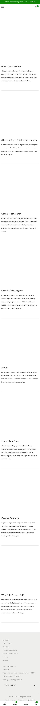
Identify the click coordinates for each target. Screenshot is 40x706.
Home (7, 700)
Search (35, 685)
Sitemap (5, 657)
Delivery (5, 660)
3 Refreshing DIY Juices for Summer (19, 140)
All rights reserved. (25, 697)
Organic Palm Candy (11, 213)
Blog (13, 700)
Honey (4, 367)
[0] (36, 7)
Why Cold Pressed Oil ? (12, 595)
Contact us (6, 647)
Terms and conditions (10, 650)
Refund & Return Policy (10, 653)
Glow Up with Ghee (11, 66)
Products (21, 700)
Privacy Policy (7, 643)
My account (31, 700)
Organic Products (10, 518)
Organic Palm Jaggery (12, 290)
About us (6, 640)
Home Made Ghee (10, 441)
